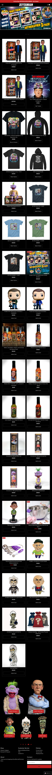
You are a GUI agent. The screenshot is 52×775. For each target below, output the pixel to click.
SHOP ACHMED (26, 728)
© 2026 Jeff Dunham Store (7, 772)
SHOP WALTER (38, 703)
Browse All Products (5, 744)
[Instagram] (23, 737)
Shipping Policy (39, 746)
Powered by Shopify (18, 772)
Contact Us (20, 746)
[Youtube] (28, 737)
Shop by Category (5, 742)
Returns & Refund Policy (24, 742)
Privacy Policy (39, 742)
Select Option (38, 133)
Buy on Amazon (13, 134)
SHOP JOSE (43, 728)
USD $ (48, 765)
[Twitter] (25, 737)
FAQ (19, 744)
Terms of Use (39, 744)
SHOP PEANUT (13, 703)
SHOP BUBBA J (9, 728)
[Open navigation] (2, 4)
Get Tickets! (38, 98)
